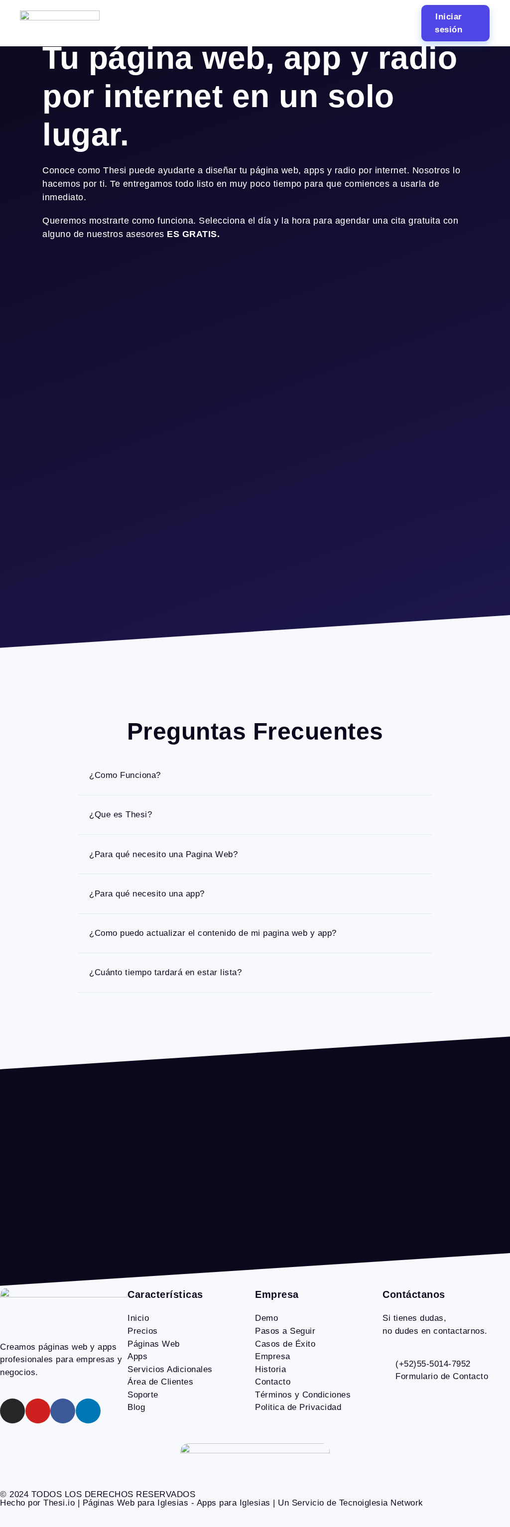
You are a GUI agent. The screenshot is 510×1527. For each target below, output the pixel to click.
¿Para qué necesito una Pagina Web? (163, 854)
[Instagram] (12, 1411)
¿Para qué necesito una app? (147, 893)
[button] (252, 23)
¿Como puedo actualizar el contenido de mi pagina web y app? (213, 933)
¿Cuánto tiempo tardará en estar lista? (165, 972)
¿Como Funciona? (125, 775)
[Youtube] (37, 1411)
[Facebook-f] (62, 1411)
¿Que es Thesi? (120, 814)
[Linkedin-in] (88, 1411)
